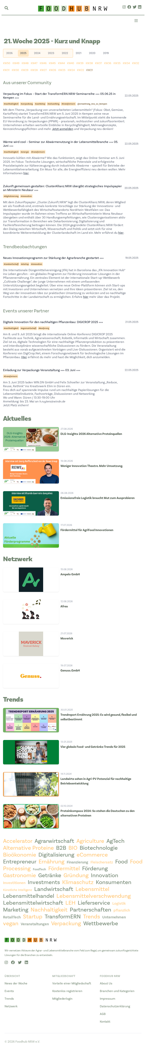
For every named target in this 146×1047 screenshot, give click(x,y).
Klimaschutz (78, 882)
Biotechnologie (99, 848)
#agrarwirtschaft (28, 328)
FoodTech (39, 869)
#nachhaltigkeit (11, 103)
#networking (53, 103)
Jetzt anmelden (62, 129)
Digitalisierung (56, 854)
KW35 (117, 63)
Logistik (119, 903)
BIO (72, 848)
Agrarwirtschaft (54, 841)
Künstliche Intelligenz (17, 890)
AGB (103, 1014)
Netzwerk (11, 1006)
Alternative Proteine (28, 848)
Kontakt (105, 1022)
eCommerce (92, 854)
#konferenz (44, 328)
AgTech (115, 841)
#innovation (26, 196)
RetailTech (12, 917)
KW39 (79, 63)
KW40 (70, 63)
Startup (32, 916)
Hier (24, 357)
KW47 (34, 63)
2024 (37, 53)
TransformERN (63, 916)
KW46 (43, 63)
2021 (78, 53)
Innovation (104, 875)
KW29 (24, 70)
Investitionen (14, 882)
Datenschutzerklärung (115, 1006)
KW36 (107, 63)
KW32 (135, 63)
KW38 (89, 63)
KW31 (6, 70)
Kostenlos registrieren (67, 991)
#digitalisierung (11, 196)
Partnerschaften (90, 909)
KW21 (89, 70)
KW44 (61, 63)
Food (121, 861)
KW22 (80, 70)
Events (9, 991)
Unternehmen (114, 917)
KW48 (25, 63)
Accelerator (17, 841)
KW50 (6, 63)
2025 (23, 53)
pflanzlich (121, 910)
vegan (10, 923)
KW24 (71, 70)
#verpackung (27, 103)
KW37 (98, 63)
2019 (106, 53)
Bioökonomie (19, 854)
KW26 (52, 70)
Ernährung (51, 861)
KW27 (43, 70)
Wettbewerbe (100, 923)
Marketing (15, 909)
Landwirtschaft (53, 889)
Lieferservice (94, 903)
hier (26, 173)
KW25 (61, 70)
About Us (106, 983)
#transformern (68, 103)
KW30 (15, 70)
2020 (92, 53)
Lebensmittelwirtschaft (33, 903)
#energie (25, 151)
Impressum (107, 999)
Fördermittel (64, 868)
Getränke (49, 875)
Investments (44, 882)
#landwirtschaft (11, 264)
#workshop (40, 103)
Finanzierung (77, 862)
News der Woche (16, 983)
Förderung (95, 868)
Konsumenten (113, 882)
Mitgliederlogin (62, 999)
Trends (91, 916)
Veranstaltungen (35, 924)
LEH (70, 903)
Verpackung (66, 923)
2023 (51, 53)
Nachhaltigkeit (49, 909)
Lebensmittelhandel (28, 896)
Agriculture (90, 841)
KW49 (16, 63)
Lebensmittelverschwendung (93, 896)
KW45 (52, 63)
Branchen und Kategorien (117, 991)
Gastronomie (19, 875)
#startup (25, 264)
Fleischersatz (101, 862)
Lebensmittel (92, 889)
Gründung (76, 875)
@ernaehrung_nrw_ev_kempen (92, 103)
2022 (65, 53)
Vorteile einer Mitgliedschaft (71, 983)
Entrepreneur (19, 861)
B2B (61, 848)
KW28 (34, 70)
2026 (9, 53)
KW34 (126, 63)
